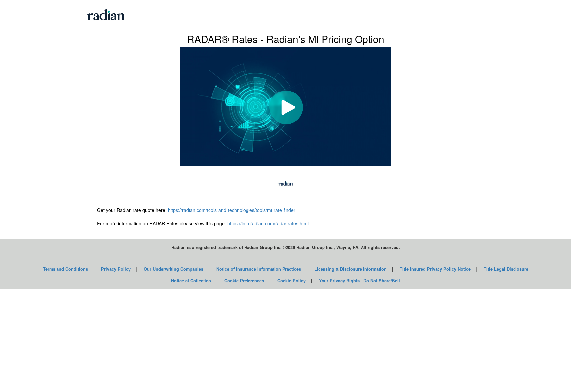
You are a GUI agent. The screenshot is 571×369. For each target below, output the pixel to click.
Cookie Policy (291, 281)
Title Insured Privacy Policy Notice (435, 269)
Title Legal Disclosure (506, 269)
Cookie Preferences (244, 281)
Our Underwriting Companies (173, 269)
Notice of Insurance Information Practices (258, 269)
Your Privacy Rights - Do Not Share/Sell (359, 281)
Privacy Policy (116, 269)
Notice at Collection (191, 281)
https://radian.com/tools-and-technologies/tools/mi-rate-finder (231, 210)
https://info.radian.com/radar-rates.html (268, 223)
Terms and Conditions (65, 269)
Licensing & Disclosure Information (350, 269)
